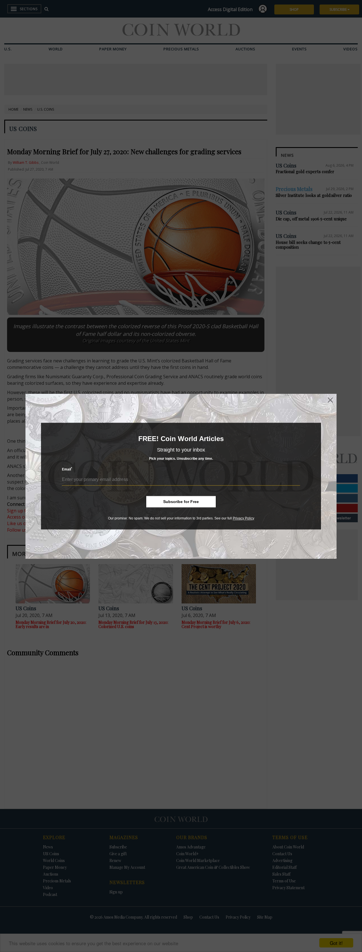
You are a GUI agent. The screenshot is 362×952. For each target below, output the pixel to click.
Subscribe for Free (181, 501)
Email (67, 469)
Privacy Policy (243, 518)
